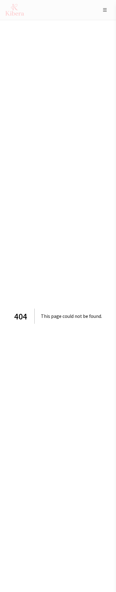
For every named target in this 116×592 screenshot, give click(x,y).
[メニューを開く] (105, 10)
